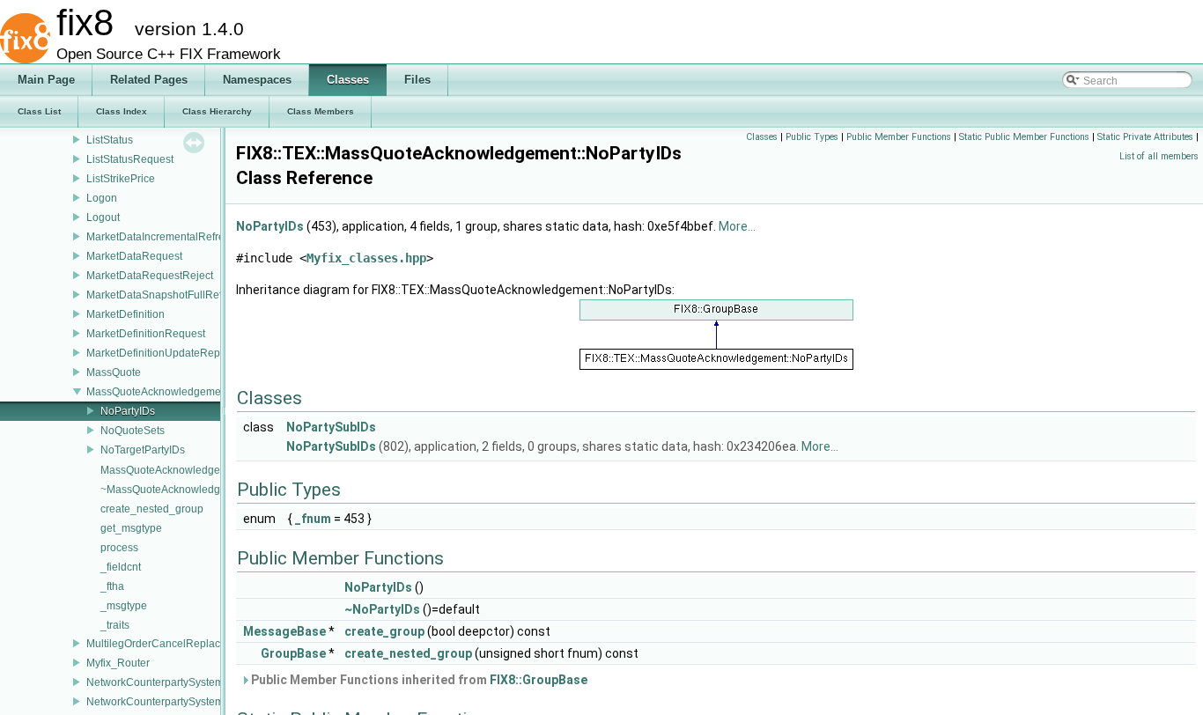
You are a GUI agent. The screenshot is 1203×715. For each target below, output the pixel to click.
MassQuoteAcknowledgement (158, 392)
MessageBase (284, 631)
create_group (384, 631)
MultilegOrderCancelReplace (156, 644)
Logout (103, 217)
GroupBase (293, 653)
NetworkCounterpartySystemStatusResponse (194, 702)
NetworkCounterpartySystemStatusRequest (190, 682)
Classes (762, 137)
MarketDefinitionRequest (145, 334)
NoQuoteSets (132, 430)
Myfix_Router (118, 663)
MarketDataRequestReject (149, 275)
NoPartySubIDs (331, 427)
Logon (101, 198)
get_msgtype (131, 528)
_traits (114, 625)
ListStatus (109, 140)
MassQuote (113, 372)
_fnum (313, 519)
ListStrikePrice (120, 179)
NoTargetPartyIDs (142, 450)
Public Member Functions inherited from (417, 680)
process (119, 548)
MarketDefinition (125, 314)
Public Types (812, 137)
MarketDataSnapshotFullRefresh (164, 295)
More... (737, 226)
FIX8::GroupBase (538, 680)
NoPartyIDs (127, 411)
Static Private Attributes (1145, 137)
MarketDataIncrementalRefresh (161, 237)
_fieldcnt (120, 567)
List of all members (1159, 156)
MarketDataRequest (134, 256)
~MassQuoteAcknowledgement (175, 489)
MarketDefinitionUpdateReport (159, 353)
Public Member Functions (898, 137)
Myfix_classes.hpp (366, 258)
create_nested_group (151, 509)
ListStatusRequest (129, 159)
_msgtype (123, 606)
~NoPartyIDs (382, 609)
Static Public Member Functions (1024, 137)
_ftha (112, 586)
